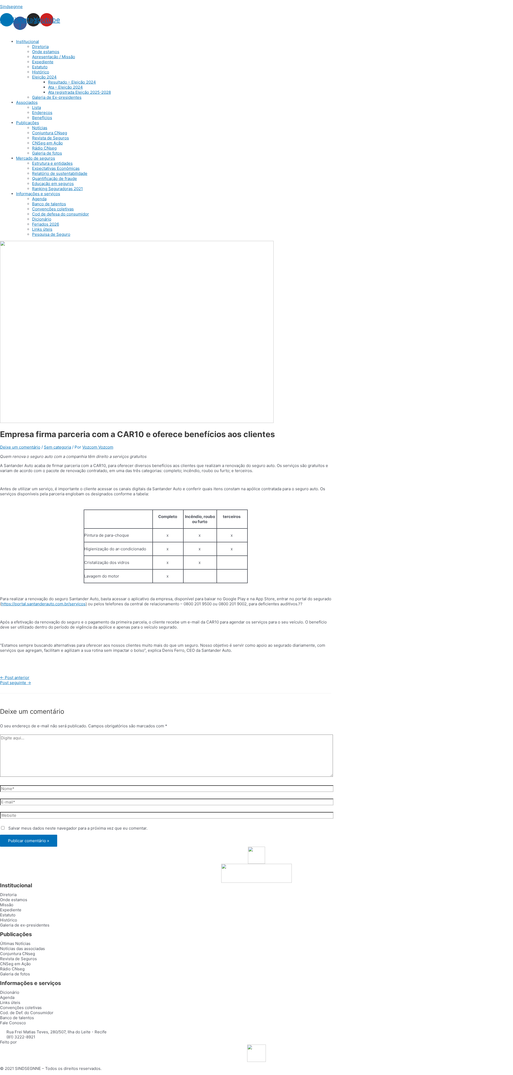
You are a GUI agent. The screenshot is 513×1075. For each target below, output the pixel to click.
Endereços (42, 112)
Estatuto (40, 66)
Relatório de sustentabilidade (59, 173)
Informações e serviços (38, 193)
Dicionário (41, 219)
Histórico (40, 71)
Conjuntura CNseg (49, 132)
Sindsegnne (11, 6)
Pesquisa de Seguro (51, 234)
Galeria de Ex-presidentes (56, 97)
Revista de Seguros (50, 137)
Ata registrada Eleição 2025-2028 (79, 92)
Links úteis (42, 229)
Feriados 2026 (45, 224)
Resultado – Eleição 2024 (72, 82)
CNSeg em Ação (47, 143)
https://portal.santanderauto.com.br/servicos (43, 603)
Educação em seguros (53, 183)
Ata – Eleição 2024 (65, 87)
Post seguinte (15, 682)
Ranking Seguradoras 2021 (57, 188)
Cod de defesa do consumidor (60, 214)
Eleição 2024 (44, 77)
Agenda (39, 198)
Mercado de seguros (35, 158)
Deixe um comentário (20, 447)
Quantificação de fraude (54, 178)
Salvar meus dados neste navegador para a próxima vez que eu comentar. (77, 828)
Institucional (27, 41)
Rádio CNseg (44, 148)
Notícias (39, 127)
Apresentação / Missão (53, 56)
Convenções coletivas (53, 208)
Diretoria (40, 46)
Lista (36, 107)
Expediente (42, 61)
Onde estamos (45, 51)
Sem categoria (57, 447)
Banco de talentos (49, 203)
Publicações (27, 122)
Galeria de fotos (47, 153)
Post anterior (14, 677)
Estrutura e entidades (52, 163)
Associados (27, 102)
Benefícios (42, 117)
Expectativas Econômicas (56, 168)
